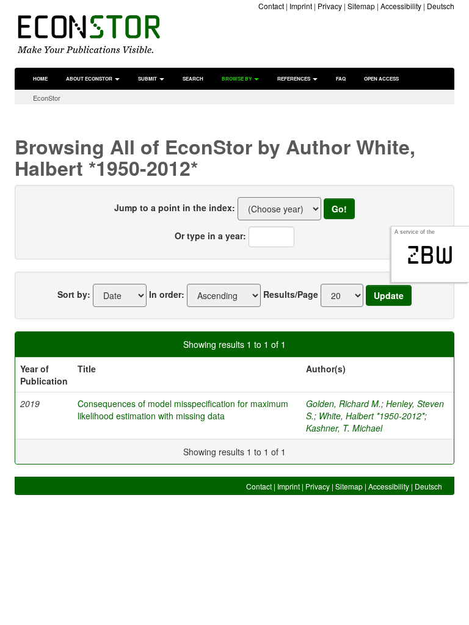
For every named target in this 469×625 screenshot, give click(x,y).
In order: (166, 294)
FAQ (341, 78)
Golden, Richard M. (343, 403)
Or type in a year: (210, 235)
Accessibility (400, 6)
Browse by (237, 78)
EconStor (46, 98)
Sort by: (73, 294)
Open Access (381, 78)
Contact (271, 6)
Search (193, 78)
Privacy (330, 6)
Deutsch (440, 6)
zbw (430, 255)
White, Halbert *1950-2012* (371, 416)
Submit (148, 78)
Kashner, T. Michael (344, 428)
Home (40, 78)
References (294, 78)
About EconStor (90, 78)
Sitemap (361, 6)
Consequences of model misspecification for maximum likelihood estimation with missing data (183, 409)
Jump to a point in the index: (174, 207)
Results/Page (290, 294)
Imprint (300, 6)
